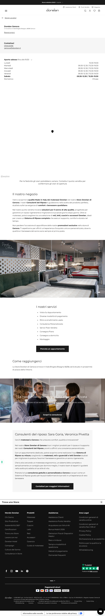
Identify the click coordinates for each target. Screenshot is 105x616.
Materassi (31, 517)
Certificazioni (10, 529)
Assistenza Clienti (56, 517)
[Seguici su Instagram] (11, 571)
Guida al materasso (35, 546)
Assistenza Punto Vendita (59, 521)
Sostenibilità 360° (12, 525)
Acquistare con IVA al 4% (59, 525)
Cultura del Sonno (12, 550)
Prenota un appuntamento (52, 349)
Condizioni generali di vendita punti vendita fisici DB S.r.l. (54, 601)
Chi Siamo (9, 517)
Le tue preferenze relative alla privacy (61, 613)
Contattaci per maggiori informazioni (52, 486)
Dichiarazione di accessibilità (91, 539)
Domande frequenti (57, 555)
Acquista (58, 2)
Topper (30, 521)
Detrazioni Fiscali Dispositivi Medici (61, 534)
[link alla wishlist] (94, 11)
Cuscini (30, 525)
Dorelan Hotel (11, 541)
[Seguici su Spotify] (27, 571)
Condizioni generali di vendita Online (24, 601)
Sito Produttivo (11, 521)
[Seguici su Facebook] (6, 571)
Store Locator (11, 18)
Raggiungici (9, 32)
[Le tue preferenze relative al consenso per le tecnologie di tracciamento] (2, 462)
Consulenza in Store (13, 554)
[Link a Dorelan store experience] (52, 401)
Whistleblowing (86, 550)
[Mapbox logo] (5, 176)
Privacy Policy (85, 531)
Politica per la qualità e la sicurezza (90, 544)
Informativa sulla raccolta (33, 613)
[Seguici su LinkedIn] (22, 571)
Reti (28, 533)
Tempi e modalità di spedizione (57, 545)
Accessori (31, 537)
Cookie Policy (85, 535)
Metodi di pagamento (58, 551)
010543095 (8, 46)
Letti (29, 529)
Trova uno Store (12, 533)
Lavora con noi (11, 537)
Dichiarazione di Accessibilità (69, 603)
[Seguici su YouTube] (16, 571)
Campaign (9, 546)
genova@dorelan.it (12, 48)
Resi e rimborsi (55, 540)
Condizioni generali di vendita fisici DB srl (88, 525)
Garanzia (31, 541)
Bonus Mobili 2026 (57, 529)
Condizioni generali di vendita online (88, 518)
